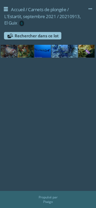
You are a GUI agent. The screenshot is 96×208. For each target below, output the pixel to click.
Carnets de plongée (47, 9)
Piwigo (48, 201)
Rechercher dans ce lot (37, 35)
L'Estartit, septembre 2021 (30, 16)
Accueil (18, 9)
